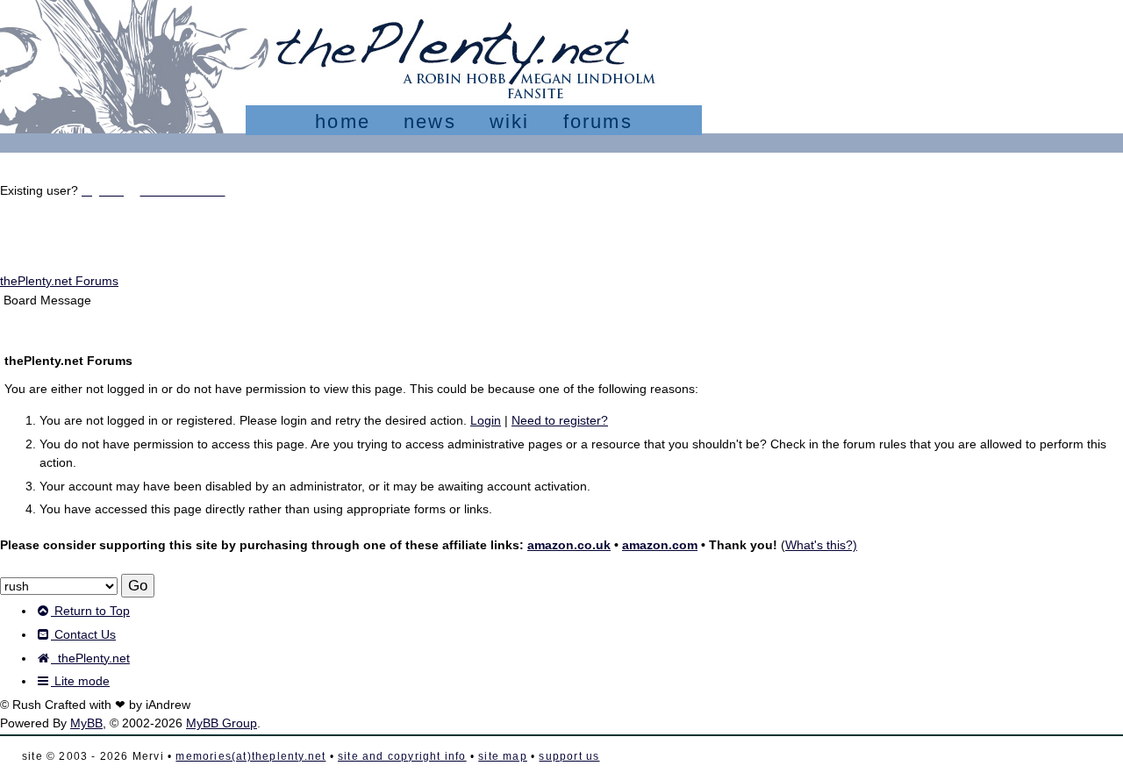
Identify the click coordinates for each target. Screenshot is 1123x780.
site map (502, 756)
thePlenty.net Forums (59, 281)
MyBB (86, 723)
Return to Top (90, 611)
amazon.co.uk (569, 545)
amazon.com (659, 545)
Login (485, 420)
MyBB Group (221, 723)
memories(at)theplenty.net (250, 756)
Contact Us (83, 634)
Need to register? (559, 420)
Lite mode (80, 681)
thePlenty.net (90, 658)
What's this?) (821, 545)
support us (569, 756)
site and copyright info (402, 756)
